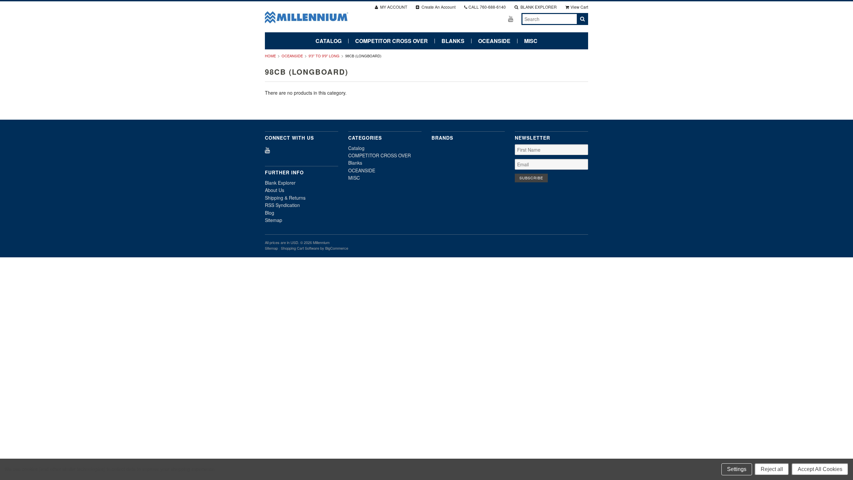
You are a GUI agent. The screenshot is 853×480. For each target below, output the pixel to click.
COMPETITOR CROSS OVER (391, 41)
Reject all (772, 469)
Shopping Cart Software (300, 248)
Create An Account (438, 7)
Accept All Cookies (820, 469)
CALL (487, 7)
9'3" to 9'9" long (324, 55)
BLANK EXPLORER (538, 7)
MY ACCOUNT (393, 7)
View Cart (579, 7)
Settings (736, 469)
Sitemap (273, 220)
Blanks (452, 41)
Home (270, 55)
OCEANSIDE (494, 41)
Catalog (329, 41)
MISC (530, 41)
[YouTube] (510, 18)
